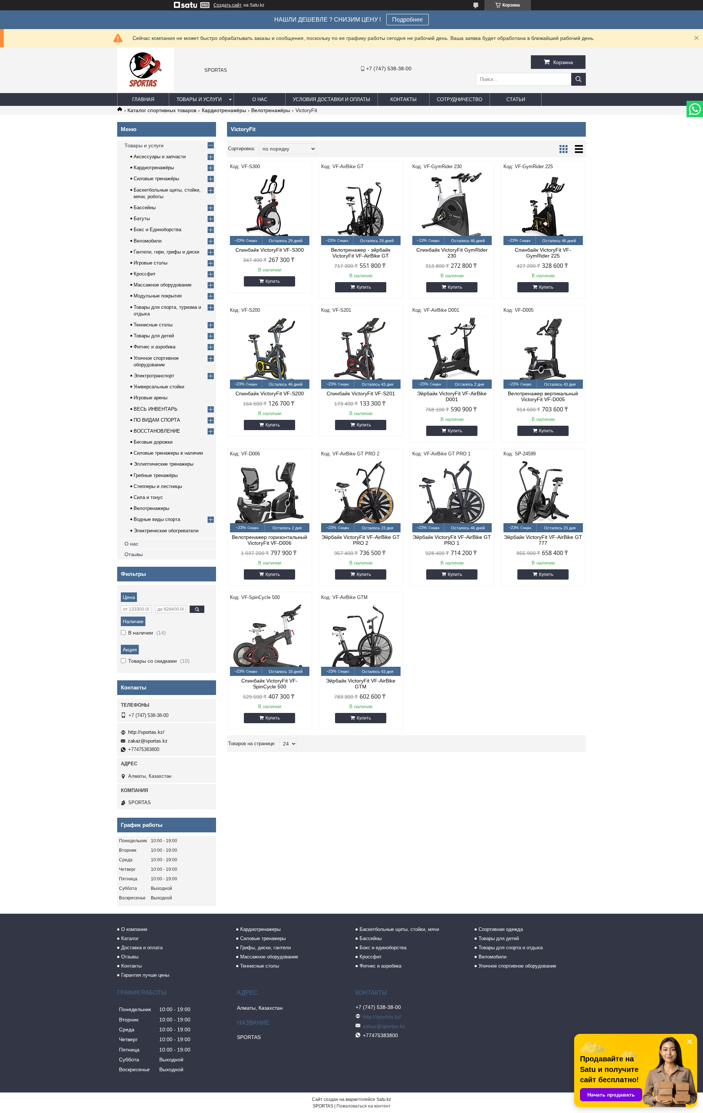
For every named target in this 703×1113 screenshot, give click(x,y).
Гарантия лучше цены (145, 975)
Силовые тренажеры (263, 938)
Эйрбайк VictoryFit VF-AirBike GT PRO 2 (360, 540)
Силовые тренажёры (156, 178)
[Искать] (578, 79)
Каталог (130, 938)
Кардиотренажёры (224, 110)
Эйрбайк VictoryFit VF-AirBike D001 (452, 396)
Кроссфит (145, 274)
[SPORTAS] (145, 90)
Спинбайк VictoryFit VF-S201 (361, 393)
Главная (143, 99)
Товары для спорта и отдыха (511, 947)
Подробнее (407, 19)
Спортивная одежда (501, 929)
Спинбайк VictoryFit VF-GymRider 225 (543, 253)
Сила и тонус (148, 497)
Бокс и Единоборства (157, 229)
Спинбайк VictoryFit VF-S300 (269, 250)
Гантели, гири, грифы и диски (166, 252)
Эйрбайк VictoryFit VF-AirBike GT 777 (543, 540)
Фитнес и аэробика (154, 347)
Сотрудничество (459, 99)
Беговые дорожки (153, 442)
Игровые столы (150, 263)
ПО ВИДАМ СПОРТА (157, 420)
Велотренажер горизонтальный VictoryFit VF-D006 (269, 540)
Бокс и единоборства (383, 947)
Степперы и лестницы (158, 486)
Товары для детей (154, 336)
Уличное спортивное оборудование (517, 966)
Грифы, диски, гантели (265, 947)
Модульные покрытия (158, 296)
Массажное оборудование (162, 285)
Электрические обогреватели (166, 530)
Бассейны (145, 207)
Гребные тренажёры (156, 475)
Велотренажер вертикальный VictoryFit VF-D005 (543, 396)
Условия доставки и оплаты (331, 99)
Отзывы (133, 554)
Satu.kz (383, 1099)
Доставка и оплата (142, 947)
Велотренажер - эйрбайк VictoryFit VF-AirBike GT (360, 253)
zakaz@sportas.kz (148, 741)
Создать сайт (227, 5)
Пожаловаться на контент (363, 1106)
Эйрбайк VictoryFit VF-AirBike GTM (360, 683)
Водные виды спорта (157, 519)
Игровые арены (150, 397)
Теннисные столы (153, 325)
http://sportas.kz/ (146, 732)
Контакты (403, 99)
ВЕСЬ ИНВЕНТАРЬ (156, 409)
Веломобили (147, 241)
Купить (272, 281)
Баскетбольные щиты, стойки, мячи (399, 929)
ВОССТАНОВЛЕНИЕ (157, 431)
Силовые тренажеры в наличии (168, 453)
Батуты (142, 218)
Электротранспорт (154, 375)
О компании (134, 929)
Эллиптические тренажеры (163, 464)
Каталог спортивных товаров (161, 110)
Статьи (515, 99)
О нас (259, 99)
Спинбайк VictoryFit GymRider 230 (452, 253)
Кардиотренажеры (260, 929)
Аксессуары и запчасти (160, 156)
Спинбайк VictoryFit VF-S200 (269, 393)
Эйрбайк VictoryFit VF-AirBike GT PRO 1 (452, 540)
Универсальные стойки (159, 386)
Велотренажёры (270, 110)
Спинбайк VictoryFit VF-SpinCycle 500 (269, 683)
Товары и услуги (199, 99)
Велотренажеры (151, 508)
